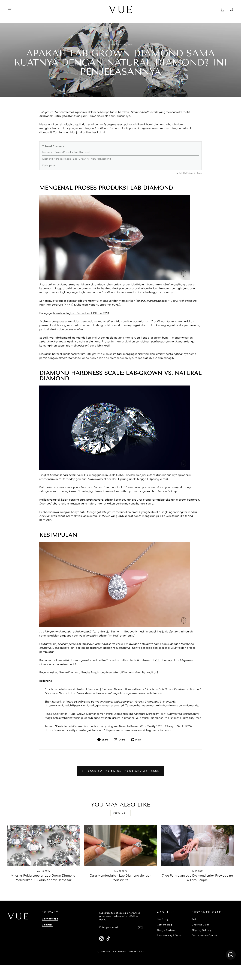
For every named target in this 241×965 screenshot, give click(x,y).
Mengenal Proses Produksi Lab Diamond (65, 152)
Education (114, 44)
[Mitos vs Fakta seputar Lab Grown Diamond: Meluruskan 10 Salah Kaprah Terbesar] (43, 845)
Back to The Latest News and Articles (123, 770)
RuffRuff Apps (186, 173)
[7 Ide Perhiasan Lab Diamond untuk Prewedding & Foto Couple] (197, 845)
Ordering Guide (200, 924)
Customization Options (204, 935)
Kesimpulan (49, 165)
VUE (157, 660)
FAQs (195, 919)
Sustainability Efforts (169, 935)
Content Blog (164, 924)
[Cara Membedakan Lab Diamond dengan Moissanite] (120, 845)
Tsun (199, 173)
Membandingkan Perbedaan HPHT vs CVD (81, 313)
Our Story (162, 919)
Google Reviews (166, 930)
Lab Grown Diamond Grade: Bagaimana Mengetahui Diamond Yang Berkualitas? (105, 672)
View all (120, 813)
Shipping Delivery (201, 930)
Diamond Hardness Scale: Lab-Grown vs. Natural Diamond (76, 158)
